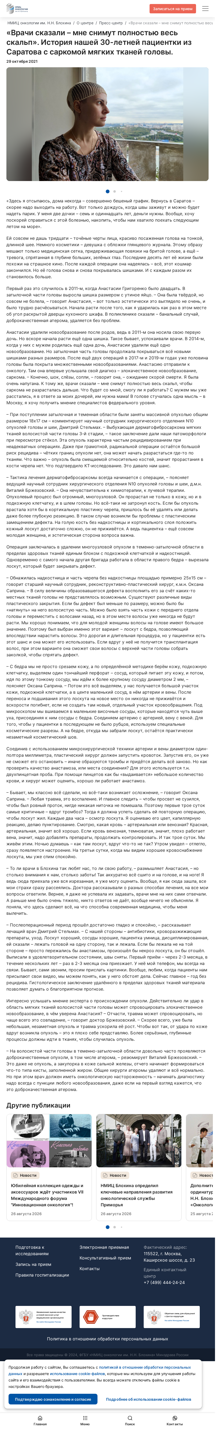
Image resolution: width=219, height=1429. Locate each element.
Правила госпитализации (42, 1275)
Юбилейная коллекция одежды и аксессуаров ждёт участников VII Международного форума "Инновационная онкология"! (47, 1195)
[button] (108, 191)
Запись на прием (33, 1264)
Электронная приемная (104, 1247)
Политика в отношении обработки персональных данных (107, 1338)
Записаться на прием (173, 8)
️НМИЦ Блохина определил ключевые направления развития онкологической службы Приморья (137, 1195)
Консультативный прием (105, 1258)
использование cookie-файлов (77, 1373)
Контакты (90, 1268)
